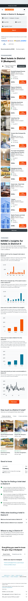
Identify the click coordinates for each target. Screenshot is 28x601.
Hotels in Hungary (5, 576)
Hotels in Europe (19, 575)
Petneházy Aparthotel (17, 102)
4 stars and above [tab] (6, 416)
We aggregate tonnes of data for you (11, 594)
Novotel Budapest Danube (18, 71)
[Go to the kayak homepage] (9, 9)
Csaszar (13, 199)
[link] (14, 402)
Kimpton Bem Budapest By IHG (18, 134)
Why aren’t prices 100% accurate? (10, 597)
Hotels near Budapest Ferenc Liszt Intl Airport (14, 562)
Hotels (12, 575)
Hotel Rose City (15, 118)
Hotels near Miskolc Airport (10, 564)
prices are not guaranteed (7, 587)
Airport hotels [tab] (6, 554)
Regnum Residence (16, 87)
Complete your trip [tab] (16, 554)
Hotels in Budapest (14, 576)
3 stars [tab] (14, 416)
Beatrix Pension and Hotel (18, 215)
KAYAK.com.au (7, 575)
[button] (26, 5)
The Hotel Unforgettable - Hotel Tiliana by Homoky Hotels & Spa (18, 151)
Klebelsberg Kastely (16, 168)
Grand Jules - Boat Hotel (17, 184)
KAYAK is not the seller (7, 591)
